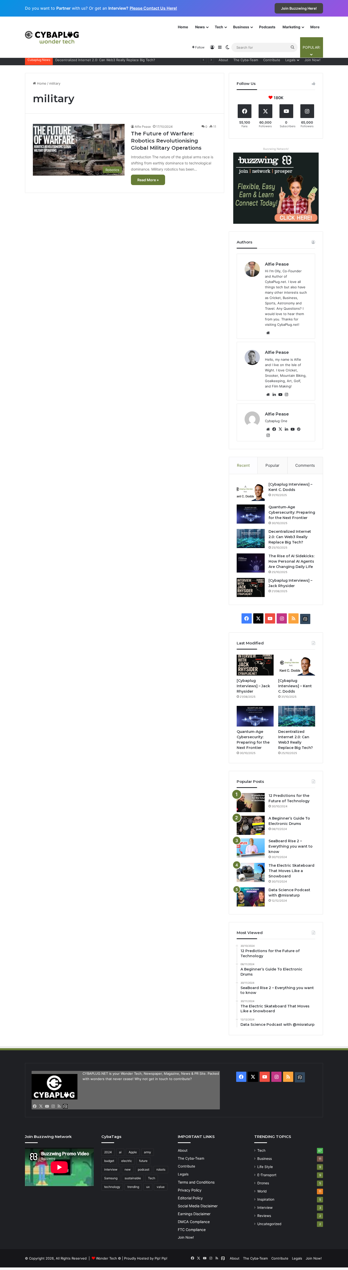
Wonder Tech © (108, 1258)
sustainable (133, 1178)
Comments (305, 465)
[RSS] (59, 1106)
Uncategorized (269, 1224)
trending (133, 1187)
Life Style (265, 1167)
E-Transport (266, 1175)
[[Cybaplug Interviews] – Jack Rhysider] (251, 587)
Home (183, 27)
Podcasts (267, 27)
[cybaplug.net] (52, 37)
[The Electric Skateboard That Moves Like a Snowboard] (251, 872)
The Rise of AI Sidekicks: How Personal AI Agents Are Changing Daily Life (291, 561)
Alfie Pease (143, 126)
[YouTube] (280, 395)
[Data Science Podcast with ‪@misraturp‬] (251, 896)
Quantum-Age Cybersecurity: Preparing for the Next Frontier (292, 512)
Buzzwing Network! (276, 149)
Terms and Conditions (196, 1182)
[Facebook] (274, 429)
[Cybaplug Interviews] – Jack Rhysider (85, 60)
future (143, 1161)
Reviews (264, 1216)
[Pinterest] (299, 429)
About (223, 60)
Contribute (271, 60)
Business (241, 27)
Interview (265, 1208)
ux (148, 1187)
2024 (108, 1152)
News (200, 27)
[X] (280, 429)
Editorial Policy (190, 1198)
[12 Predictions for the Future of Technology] (251, 802)
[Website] (268, 333)
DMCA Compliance (194, 1222)
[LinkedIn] (274, 395)
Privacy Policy (190, 1190)
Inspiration (265, 1199)
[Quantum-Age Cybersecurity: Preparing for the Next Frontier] (251, 514)
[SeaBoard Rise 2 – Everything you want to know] (251, 848)
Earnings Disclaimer (194, 1214)
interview (110, 1169)
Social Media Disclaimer (198, 1206)
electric (126, 1161)
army (147, 1152)
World (261, 1191)
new (128, 1169)
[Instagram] (286, 395)
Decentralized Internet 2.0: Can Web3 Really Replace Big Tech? (290, 537)
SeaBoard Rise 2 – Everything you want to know (291, 846)
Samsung (110, 1178)
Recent (243, 465)
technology (112, 1187)
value (161, 1187)
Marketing (291, 27)
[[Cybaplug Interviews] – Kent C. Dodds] (251, 491)
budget (109, 1161)
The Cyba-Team (245, 60)
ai (120, 1152)
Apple (133, 1152)
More (314, 27)
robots (160, 1169)
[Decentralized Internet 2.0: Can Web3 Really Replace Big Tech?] (251, 538)
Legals (290, 60)
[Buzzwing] (305, 619)
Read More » (148, 180)
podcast (143, 1169)
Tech (219, 27)
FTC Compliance (192, 1229)
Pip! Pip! (161, 1258)
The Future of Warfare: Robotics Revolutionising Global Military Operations (166, 141)
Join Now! (312, 60)
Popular (272, 465)
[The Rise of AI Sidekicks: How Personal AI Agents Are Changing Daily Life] (251, 563)
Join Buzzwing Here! (299, 8)
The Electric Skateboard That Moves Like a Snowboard (291, 870)
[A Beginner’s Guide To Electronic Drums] (251, 825)
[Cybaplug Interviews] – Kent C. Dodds (295, 686)
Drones (263, 1183)
